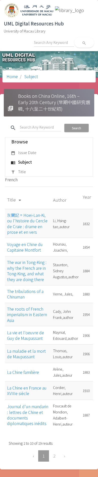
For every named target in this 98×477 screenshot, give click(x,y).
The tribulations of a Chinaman (25, 294)
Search (76, 128)
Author (60, 200)
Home (12, 76)
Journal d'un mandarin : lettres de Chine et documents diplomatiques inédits (27, 414)
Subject (30, 76)
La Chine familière (23, 372)
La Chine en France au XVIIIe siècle (26, 390)
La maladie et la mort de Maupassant (26, 354)
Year (87, 197)
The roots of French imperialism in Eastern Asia (27, 314)
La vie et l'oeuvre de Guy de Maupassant (25, 335)
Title (18, 171)
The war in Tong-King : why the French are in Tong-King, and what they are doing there (26, 270)
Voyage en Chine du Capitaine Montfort (25, 247)
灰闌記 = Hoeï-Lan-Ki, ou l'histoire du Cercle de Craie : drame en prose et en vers (27, 223)
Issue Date (23, 152)
